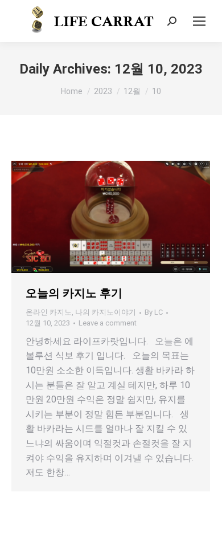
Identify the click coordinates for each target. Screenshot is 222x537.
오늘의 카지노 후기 (74, 293)
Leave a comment (108, 323)
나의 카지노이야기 (105, 312)
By (154, 312)
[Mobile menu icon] (199, 21)
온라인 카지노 (49, 312)
